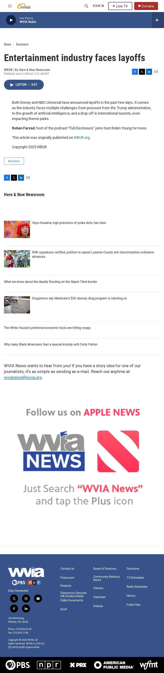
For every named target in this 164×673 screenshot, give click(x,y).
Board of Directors (104, 568)
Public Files (133, 604)
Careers (98, 588)
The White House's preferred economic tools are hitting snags (47, 328)
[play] (11, 20)
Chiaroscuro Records (73, 592)
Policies (98, 606)
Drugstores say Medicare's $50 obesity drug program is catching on (79, 298)
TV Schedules (135, 577)
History (131, 595)
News (7, 44)
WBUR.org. (82, 137)
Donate (148, 6)
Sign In (98, 5)
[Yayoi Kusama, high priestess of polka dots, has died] (17, 229)
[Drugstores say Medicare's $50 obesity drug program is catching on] (17, 304)
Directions (133, 568)
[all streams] (158, 20)
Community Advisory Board (106, 578)
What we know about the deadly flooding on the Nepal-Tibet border (50, 282)
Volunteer (99, 597)
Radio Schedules (137, 586)
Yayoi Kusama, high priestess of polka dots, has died (69, 223)
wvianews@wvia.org (23, 377)
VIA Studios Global (71, 596)
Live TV (122, 6)
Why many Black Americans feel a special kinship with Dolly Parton (50, 344)
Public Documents (71, 600)
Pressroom (67, 577)
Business (22, 44)
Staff (63, 609)
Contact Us (67, 568)
